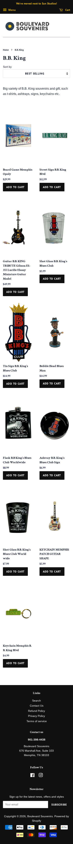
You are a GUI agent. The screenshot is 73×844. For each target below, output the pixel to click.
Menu (12, 9)
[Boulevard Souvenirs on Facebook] (32, 776)
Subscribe (59, 804)
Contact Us (36, 705)
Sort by (7, 66)
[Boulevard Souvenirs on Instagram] (41, 776)
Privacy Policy (36, 716)
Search (36, 700)
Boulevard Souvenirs (40, 816)
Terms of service (36, 721)
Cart (67, 10)
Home (6, 49)
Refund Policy (36, 711)
